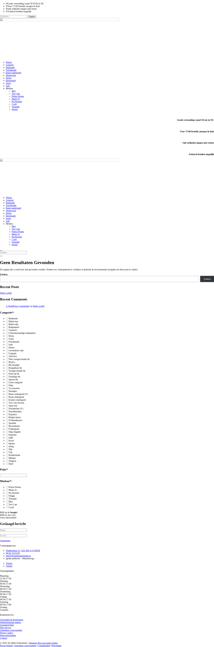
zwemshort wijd (16, 350)
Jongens (12, 461)
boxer (11, 440)
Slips (11, 385)
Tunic (11, 339)
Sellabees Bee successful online (43, 643)
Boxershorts (14, 426)
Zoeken (3, 274)
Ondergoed (14, 429)
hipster (12, 443)
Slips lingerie (15, 432)
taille (11, 437)
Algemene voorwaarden (11, 630)
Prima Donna (18, 96)
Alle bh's (13, 356)
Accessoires (14, 388)
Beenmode (11, 80)
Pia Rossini (17, 101)
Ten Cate (16, 93)
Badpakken (14, 327)
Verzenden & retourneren (11, 620)
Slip (10, 449)
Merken (4, 481)
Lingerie (10, 65)
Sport (8, 83)
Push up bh (14, 373)
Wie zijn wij (5, 627)
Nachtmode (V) (16, 408)
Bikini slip (13, 324)
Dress (11, 336)
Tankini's (13, 330)
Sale (8, 86)
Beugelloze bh (15, 368)
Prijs (3, 469)
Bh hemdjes (14, 365)
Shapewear (11, 75)
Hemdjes (13, 391)
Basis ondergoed (13, 73)
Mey (14, 91)
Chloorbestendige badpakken (22, 333)
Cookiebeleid (44, 645)
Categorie (6, 312)
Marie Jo (16, 99)
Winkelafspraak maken (10, 622)
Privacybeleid (6, 645)
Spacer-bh (13, 379)
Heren (9, 78)
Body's (12, 362)
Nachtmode (11, 70)
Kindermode (14, 455)
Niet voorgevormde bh (19, 359)
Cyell (14, 104)
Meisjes (12, 458)
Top (10, 452)
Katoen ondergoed (17, 400)
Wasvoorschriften (8, 635)
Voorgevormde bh (17, 371)
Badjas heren (15, 417)
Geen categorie (16, 382)
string (11, 446)
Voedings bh (14, 376)
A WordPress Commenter (17, 306)
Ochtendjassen (15, 420)
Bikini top (13, 321)
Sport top (13, 405)
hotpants (12, 435)
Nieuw (9, 62)
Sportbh (12, 423)
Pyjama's (13, 414)
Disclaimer (56, 645)
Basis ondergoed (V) (18, 394)
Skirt (11, 464)
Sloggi (15, 109)
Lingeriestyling (7, 625)
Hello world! (6, 293)
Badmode (10, 67)
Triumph (16, 107)
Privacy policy (6, 633)
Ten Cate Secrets (16, 403)
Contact (3, 638)
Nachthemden (15, 411)
